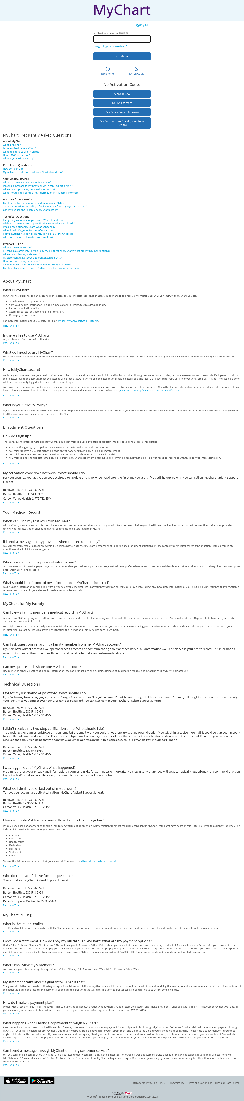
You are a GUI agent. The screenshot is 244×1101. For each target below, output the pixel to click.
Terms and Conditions (199, 1082)
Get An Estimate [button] (122, 103)
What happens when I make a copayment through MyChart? (37, 264)
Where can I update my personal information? (29, 189)
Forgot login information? (110, 46)
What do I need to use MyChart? (21, 151)
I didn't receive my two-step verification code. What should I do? (39, 223)
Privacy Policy (176, 1082)
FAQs (162, 1082)
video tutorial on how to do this (99, 861)
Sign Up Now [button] (122, 94)
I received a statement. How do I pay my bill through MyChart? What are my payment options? (56, 251)
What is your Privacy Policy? (19, 158)
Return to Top (11, 325)
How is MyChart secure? (16, 155)
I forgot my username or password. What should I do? (33, 220)
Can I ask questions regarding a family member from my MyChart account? (45, 206)
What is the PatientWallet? (18, 247)
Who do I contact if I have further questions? (28, 237)
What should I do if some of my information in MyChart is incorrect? (41, 192)
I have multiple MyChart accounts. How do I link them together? (39, 233)
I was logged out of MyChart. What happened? (29, 227)
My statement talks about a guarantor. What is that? (32, 257)
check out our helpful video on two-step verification (149, 390)
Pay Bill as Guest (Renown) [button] (122, 112)
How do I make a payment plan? (21, 261)
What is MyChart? (12, 144)
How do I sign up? (13, 168)
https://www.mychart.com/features (78, 321)
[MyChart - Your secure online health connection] (122, 11)
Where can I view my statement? (21, 254)
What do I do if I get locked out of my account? (29, 230)
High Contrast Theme (227, 1082)
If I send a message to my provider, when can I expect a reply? (38, 185)
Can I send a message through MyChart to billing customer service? (41, 268)
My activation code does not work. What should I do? (33, 172)
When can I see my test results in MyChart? (27, 182)
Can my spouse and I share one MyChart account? (31, 209)
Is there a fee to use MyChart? (19, 148)
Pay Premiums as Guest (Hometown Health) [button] (122, 123)
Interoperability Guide (144, 1082)
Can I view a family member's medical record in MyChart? (35, 203)
